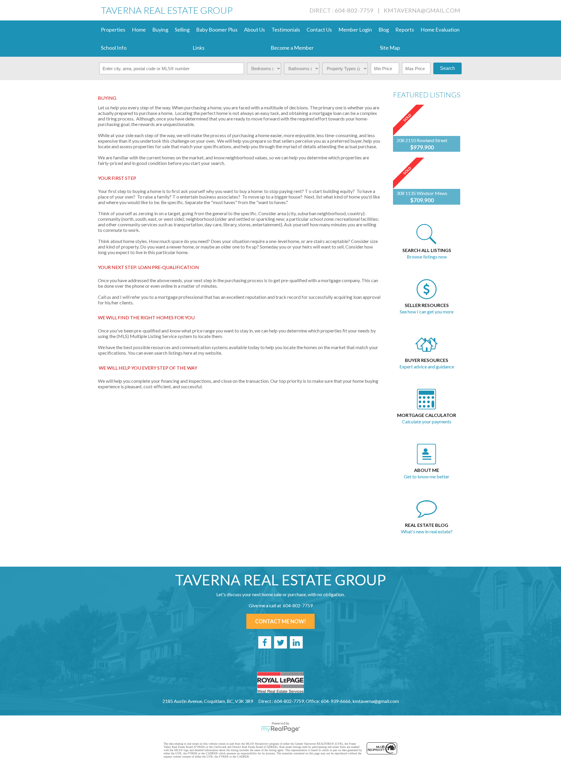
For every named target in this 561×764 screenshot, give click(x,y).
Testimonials (285, 29)
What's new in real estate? (427, 531)
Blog (383, 29)
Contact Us (319, 29)
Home (139, 29)
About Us (254, 29)
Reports (404, 29)
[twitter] (280, 642)
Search (447, 68)
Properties (113, 29)
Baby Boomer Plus (217, 29)
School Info (114, 47)
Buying (160, 29)
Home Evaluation (440, 29)
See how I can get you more (426, 311)
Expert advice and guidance (426, 366)
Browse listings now (427, 256)
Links (199, 47)
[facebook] (264, 642)
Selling (182, 29)
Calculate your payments (426, 421)
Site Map (390, 47)
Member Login (355, 29)
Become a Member (292, 47)
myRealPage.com (280, 729)
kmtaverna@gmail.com (422, 10)
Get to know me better (426, 476)
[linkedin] (296, 642)
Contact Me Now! (280, 621)
